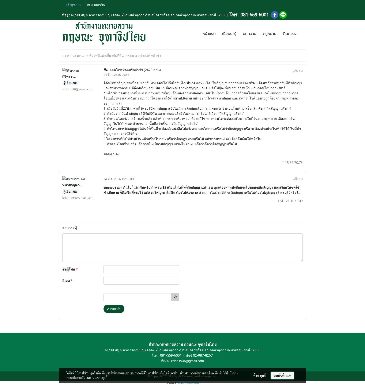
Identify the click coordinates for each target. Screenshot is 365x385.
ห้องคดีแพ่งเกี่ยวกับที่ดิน (106, 55)
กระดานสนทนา (74, 55)
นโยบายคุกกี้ (100, 377)
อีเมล (67, 280)
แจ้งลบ (298, 70)
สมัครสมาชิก (96, 5)
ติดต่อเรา (290, 34)
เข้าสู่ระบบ (73, 5)
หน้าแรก (209, 34)
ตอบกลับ (115, 308)
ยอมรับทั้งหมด (282, 375)
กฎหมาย (269, 34)
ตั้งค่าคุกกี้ (259, 375)
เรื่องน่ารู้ (229, 34)
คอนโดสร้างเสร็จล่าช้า (144, 55)
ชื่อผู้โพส (70, 269)
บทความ (249, 34)
